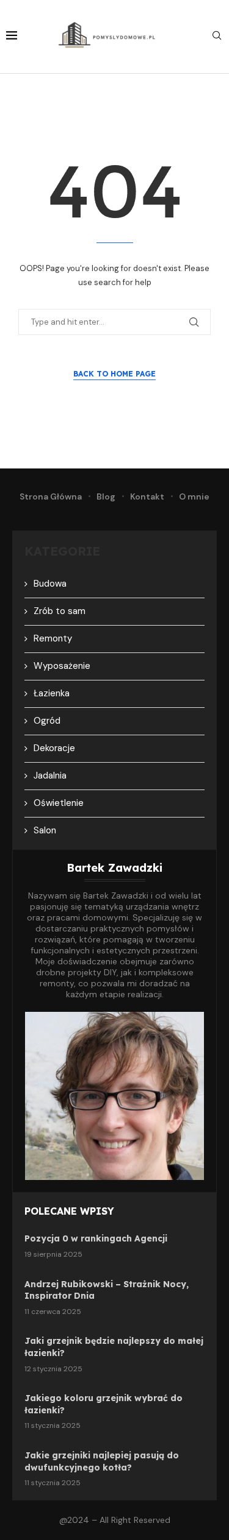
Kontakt (147, 496)
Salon (45, 830)
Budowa (50, 584)
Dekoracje (54, 748)
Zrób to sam (59, 611)
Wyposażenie (62, 666)
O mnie (194, 496)
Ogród (47, 721)
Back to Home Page (114, 373)
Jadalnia (50, 775)
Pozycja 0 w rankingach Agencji (95, 1238)
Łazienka (52, 693)
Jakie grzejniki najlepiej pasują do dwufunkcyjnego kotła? (101, 1461)
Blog (105, 496)
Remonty (53, 638)
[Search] (217, 36)
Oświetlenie (59, 803)
